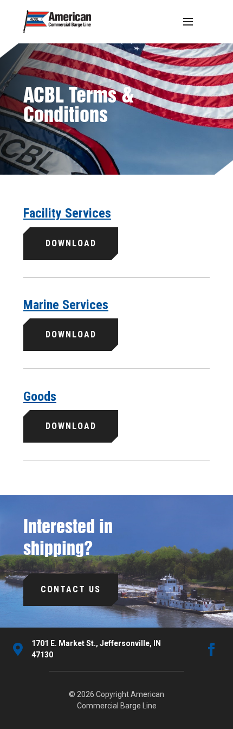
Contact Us (71, 589)
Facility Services (67, 213)
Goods (39, 396)
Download (71, 243)
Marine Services (65, 304)
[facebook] (211, 649)
